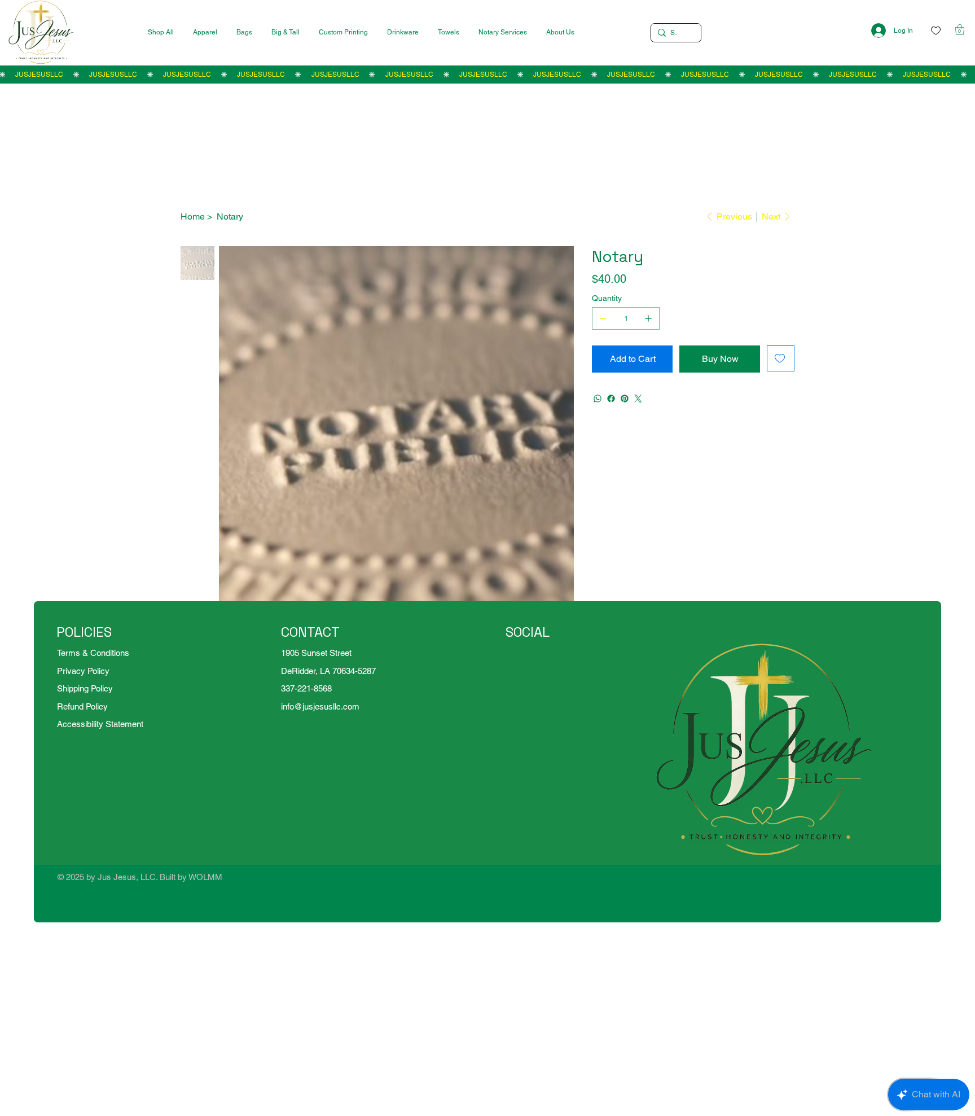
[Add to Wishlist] (780, 358)
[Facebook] (611, 398)
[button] (959, 29)
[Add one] (648, 318)
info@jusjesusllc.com (320, 706)
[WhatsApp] (597, 398)
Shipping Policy (85, 688)
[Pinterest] (624, 398)
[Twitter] (638, 398)
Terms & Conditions (93, 653)
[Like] (936, 31)
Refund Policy (82, 706)
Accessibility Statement (100, 724)
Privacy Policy (83, 671)
